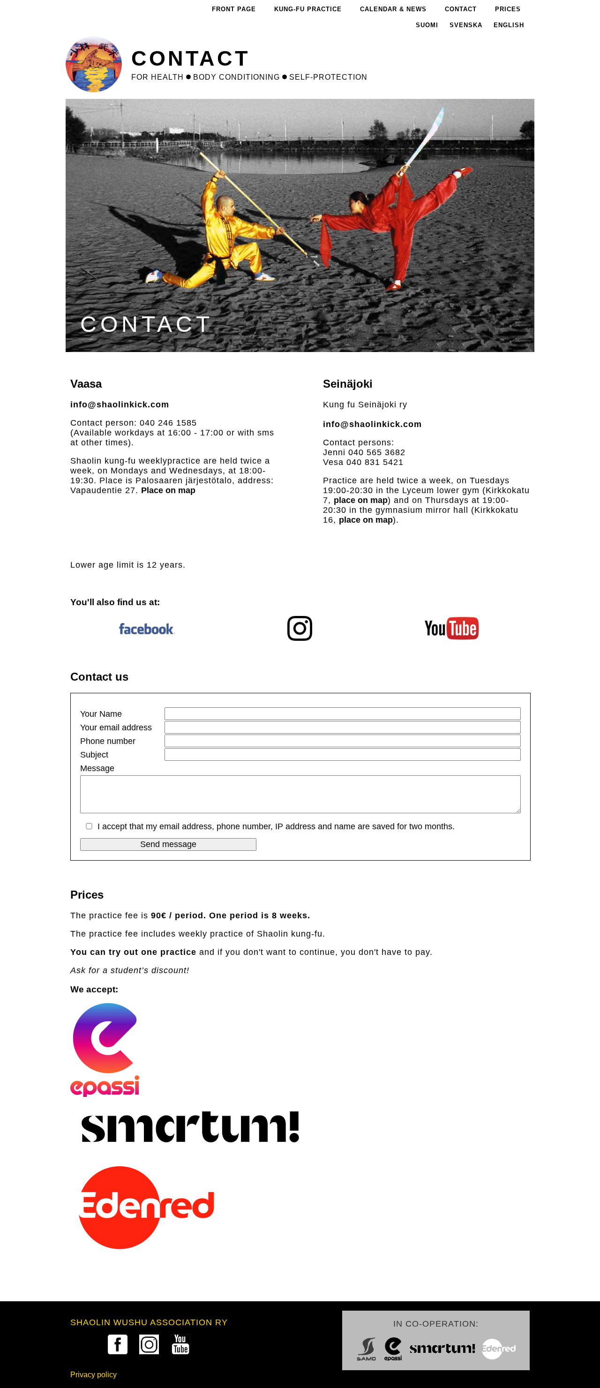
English (509, 25)
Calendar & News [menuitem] (393, 9)
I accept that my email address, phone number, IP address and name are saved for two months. (276, 826)
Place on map (168, 490)
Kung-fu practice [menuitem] (308, 9)
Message (97, 768)
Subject (94, 754)
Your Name (101, 714)
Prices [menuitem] (508, 9)
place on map (361, 500)
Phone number (107, 741)
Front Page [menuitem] (234, 9)
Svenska (466, 25)
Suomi (427, 25)
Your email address (116, 727)
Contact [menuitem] (461, 9)
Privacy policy (93, 1375)
